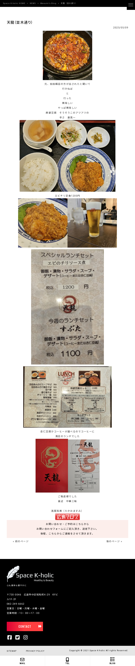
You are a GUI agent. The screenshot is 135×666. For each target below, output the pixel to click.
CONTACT (24, 626)
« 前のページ (21, 541)
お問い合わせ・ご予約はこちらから (67, 524)
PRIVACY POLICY (35, 651)
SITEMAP (11, 651)
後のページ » (114, 541)
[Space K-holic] (30, 581)
